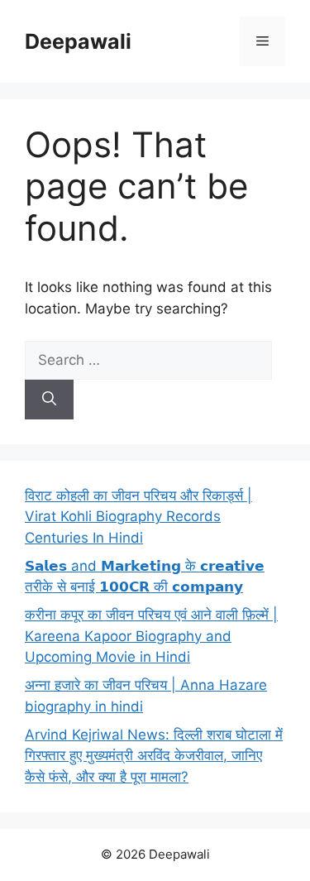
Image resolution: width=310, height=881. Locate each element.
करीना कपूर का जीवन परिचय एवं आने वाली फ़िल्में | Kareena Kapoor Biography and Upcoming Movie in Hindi (151, 635)
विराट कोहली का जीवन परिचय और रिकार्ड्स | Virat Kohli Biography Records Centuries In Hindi (138, 516)
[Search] (49, 399)
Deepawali (78, 41)
